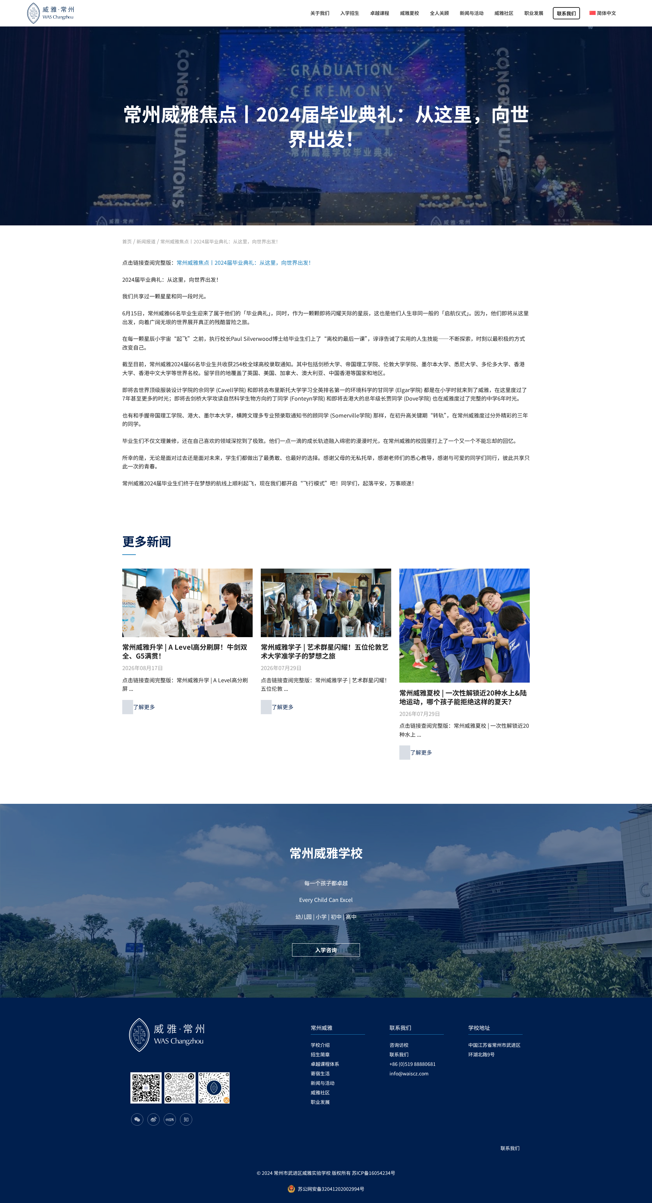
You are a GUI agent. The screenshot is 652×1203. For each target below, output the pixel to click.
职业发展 (533, 13)
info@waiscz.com (409, 1073)
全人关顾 (439, 13)
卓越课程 (379, 13)
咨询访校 (399, 1044)
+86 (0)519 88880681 (413, 1063)
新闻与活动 (472, 13)
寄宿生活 (320, 1073)
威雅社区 (503, 13)
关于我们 (319, 13)
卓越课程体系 (325, 1063)
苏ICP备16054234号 (373, 1172)
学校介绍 (320, 1044)
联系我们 (566, 13)
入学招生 (349, 13)
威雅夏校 (409, 13)
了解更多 (144, 707)
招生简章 (320, 1054)
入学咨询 (326, 950)
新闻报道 (146, 241)
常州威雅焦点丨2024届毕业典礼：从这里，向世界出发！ (220, 241)
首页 (127, 241)
